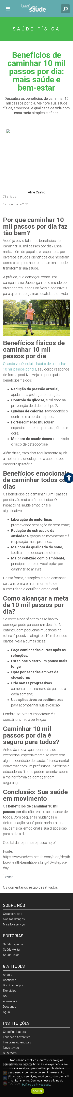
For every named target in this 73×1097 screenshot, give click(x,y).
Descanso (9, 1006)
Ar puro (8, 974)
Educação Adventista (16, 1037)
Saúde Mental (11, 949)
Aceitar (37, 1091)
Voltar (9, 877)
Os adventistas (12, 913)
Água (6, 1012)
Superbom (10, 1053)
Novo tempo (11, 1047)
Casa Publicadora (14, 1031)
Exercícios (9, 990)
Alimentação (11, 1001)
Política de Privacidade (36, 1084)
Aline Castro (36, 192)
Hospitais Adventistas (17, 1042)
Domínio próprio (13, 985)
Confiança (9, 980)
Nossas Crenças (14, 919)
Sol (5, 996)
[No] (68, 1076)
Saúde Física (11, 955)
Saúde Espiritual (13, 944)
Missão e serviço (14, 924)
